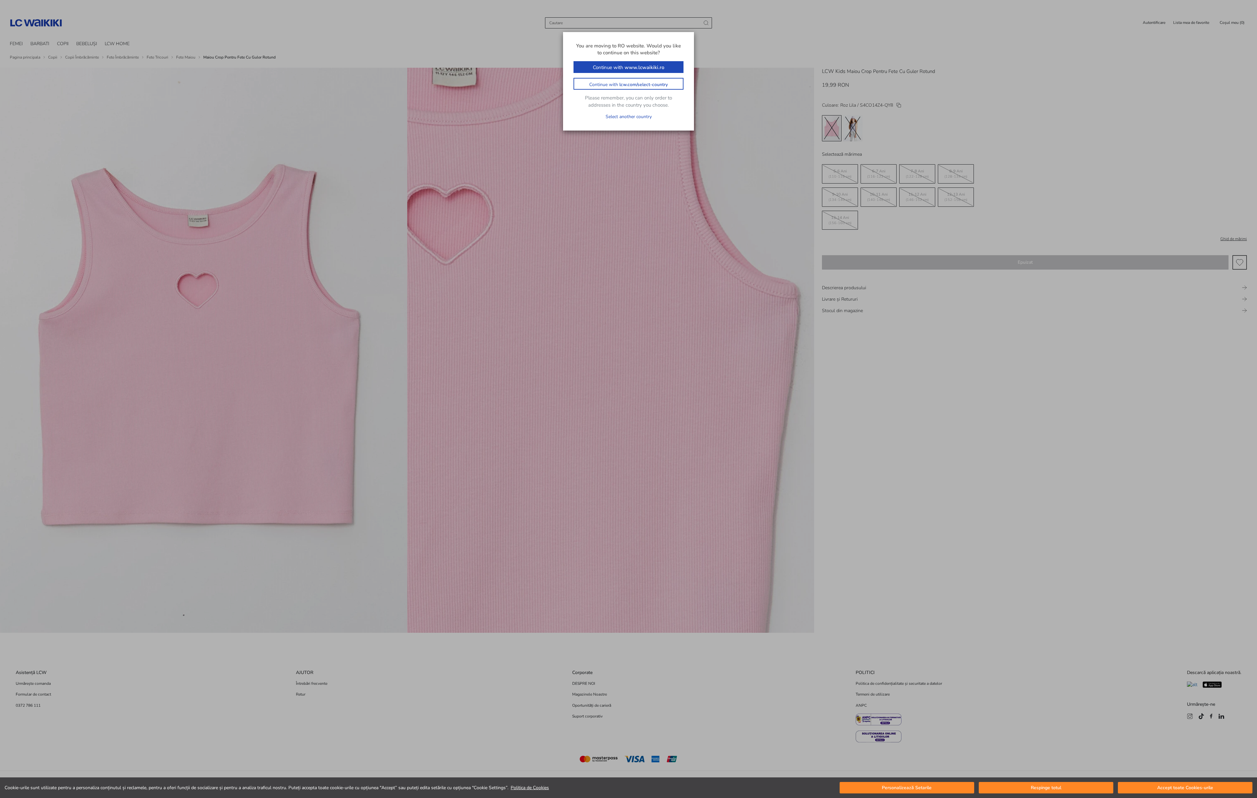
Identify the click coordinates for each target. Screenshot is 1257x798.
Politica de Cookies (530, 788)
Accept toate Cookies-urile (1185, 788)
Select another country (629, 117)
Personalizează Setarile (907, 788)
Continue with (628, 67)
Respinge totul (1046, 788)
